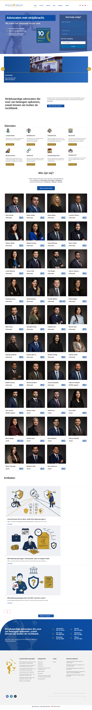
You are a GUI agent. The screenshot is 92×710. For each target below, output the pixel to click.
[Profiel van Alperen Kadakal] (77, 370)
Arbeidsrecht (40, 661)
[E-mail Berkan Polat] (43, 413)
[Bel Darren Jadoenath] (83, 273)
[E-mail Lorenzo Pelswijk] (85, 218)
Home (35, 5)
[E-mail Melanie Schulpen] (43, 245)
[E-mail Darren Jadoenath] (85, 273)
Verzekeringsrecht (41, 678)
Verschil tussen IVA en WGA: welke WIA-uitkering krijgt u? (26, 519)
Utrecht (60, 182)
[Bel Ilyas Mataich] (62, 441)
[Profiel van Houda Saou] (35, 426)
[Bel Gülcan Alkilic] (20, 245)
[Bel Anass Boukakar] (62, 385)
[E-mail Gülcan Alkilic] (22, 245)
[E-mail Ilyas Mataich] (64, 441)
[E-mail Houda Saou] (43, 441)
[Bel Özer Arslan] (20, 413)
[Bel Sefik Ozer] (62, 413)
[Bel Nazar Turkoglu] (20, 469)
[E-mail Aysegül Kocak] (43, 329)
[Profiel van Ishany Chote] (77, 342)
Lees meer (9, 524)
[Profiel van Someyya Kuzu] (14, 287)
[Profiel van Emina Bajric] (77, 287)
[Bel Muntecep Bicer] (41, 385)
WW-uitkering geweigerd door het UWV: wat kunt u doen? (26, 598)
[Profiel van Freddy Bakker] (56, 287)
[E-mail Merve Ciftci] (85, 245)
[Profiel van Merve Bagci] (14, 426)
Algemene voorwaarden (57, 693)
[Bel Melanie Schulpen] (41, 245)
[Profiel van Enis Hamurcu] (56, 454)
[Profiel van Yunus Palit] (35, 259)
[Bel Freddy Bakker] (60, 301)
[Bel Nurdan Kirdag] (62, 357)
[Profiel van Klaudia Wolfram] (14, 342)
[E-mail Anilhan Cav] (64, 329)
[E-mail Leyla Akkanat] (22, 273)
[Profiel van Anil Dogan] (56, 259)
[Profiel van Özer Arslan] (14, 398)
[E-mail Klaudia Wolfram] (22, 357)
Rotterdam (59, 180)
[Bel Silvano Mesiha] (83, 441)
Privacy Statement (82, 693)
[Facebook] (7, 696)
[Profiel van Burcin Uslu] (77, 315)
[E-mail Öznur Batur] (64, 218)
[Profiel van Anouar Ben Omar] (35, 342)
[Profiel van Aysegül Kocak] (35, 315)
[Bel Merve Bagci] (18, 441)
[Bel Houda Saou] (41, 441)
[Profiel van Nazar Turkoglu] (14, 454)
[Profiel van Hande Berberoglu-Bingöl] (35, 287)
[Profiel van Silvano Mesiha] (77, 426)
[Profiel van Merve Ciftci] (77, 231)
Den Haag (51, 180)
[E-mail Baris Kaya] (22, 329)
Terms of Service (83, 696)
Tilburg (54, 182)
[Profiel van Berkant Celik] (35, 454)
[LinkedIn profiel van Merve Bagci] (20, 441)
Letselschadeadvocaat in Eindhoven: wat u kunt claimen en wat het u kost (27, 669)
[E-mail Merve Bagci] (22, 441)
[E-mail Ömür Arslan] (43, 218)
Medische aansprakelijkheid (24, 680)
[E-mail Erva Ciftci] (85, 413)
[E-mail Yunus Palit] (43, 273)
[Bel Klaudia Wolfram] (20, 357)
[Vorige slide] (5, 611)
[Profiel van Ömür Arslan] (35, 203)
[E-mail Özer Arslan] (22, 413)
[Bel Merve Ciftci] (83, 245)
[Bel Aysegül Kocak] (41, 329)
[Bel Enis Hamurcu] (62, 469)
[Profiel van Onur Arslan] (14, 203)
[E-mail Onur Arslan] (22, 218)
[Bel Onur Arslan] (20, 218)
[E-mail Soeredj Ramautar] (64, 245)
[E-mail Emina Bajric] (85, 301)
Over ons (41, 5)
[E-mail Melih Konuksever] (22, 385)
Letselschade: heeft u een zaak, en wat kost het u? (44, 668)
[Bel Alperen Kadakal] (83, 385)
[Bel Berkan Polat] (41, 413)
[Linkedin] (11, 696)
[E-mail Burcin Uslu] (85, 329)
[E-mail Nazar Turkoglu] (22, 469)
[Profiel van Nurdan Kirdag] (56, 342)
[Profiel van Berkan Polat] (35, 398)
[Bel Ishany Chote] (83, 357)
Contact (67, 5)
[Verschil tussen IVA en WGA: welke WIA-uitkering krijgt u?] (33, 516)
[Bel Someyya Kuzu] (20, 301)
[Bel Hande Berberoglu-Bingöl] (41, 301)
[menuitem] (80, 5)
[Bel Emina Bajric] (83, 301)
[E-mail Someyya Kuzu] (22, 301)
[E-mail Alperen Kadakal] (85, 385)
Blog (54, 5)
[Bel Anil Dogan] (62, 273)
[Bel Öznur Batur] (62, 218)
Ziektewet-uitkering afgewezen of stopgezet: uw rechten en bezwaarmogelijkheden (75, 672)
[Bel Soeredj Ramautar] (62, 245)
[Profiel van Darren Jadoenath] (77, 259)
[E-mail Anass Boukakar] (64, 385)
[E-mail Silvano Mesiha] (85, 441)
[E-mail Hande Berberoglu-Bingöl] (43, 301)
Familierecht (40, 673)
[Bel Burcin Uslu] (83, 329)
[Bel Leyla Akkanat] (20, 273)
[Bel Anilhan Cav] (62, 329)
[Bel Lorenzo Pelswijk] (83, 218)
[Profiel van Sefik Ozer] (56, 398)
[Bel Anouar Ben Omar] (41, 357)
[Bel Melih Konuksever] (20, 385)
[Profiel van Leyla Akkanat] (14, 259)
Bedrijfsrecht (40, 663)
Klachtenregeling (66, 693)
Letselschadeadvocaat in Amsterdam (26, 672)
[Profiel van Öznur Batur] (56, 203)
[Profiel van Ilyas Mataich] (56, 426)
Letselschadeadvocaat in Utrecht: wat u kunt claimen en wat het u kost (27, 675)
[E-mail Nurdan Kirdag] (64, 357)
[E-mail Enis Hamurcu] (64, 469)
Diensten (48, 5)
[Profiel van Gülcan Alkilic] (14, 231)
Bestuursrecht (40, 666)
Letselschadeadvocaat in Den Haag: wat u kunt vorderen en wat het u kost (27, 666)
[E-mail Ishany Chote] (85, 357)
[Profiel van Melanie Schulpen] (35, 231)
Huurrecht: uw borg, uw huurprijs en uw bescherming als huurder (44, 676)
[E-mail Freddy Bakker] (64, 301)
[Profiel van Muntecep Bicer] (35, 370)
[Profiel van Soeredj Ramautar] (56, 231)
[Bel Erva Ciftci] (83, 413)
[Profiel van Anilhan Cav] (56, 315)
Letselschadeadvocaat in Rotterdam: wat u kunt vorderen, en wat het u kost (27, 662)
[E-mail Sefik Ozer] (64, 413)
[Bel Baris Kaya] (20, 329)
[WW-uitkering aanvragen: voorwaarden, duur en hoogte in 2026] (33, 555)
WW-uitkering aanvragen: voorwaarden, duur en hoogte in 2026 (28, 558)
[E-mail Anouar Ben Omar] (43, 357)
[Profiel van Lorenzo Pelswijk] (77, 203)
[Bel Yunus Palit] (41, 273)
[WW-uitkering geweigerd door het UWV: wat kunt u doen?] (33, 595)
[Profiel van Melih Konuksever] (14, 370)
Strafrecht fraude (41, 671)
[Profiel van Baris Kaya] (14, 315)
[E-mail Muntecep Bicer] (43, 385)
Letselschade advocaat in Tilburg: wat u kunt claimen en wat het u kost (27, 678)
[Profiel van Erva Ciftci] (77, 398)
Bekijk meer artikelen (70, 678)
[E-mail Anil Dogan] (64, 273)
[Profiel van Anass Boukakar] (56, 370)
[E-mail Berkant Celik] (43, 469)
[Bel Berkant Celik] (41, 469)
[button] (3, 69)
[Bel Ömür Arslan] (41, 218)
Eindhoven (48, 182)
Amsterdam (9, 75)
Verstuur (73, 46)
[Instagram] (15, 696)
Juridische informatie (74, 693)
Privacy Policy (77, 696)
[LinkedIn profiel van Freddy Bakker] (62, 301)
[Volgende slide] (9, 611)
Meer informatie (10, 144)
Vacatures (60, 5)
